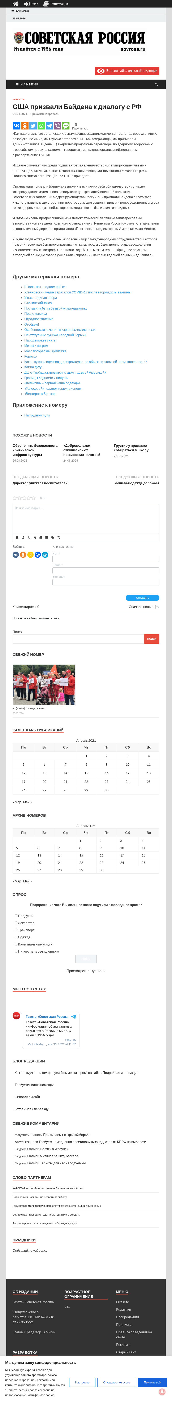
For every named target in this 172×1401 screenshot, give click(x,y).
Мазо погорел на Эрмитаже (45, 351)
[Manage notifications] (162, 1391)
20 (44, 781)
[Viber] (57, 125)
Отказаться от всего (116, 1382)
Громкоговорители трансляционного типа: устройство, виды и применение (57, 1205)
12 (23, 773)
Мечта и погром (36, 346)
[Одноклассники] (23, 554)
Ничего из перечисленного (38, 951)
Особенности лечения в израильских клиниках (59, 329)
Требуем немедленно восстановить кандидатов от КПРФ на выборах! (92, 1142)
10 (127, 764)
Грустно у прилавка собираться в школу (131, 447)
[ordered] (41, 537)
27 (44, 790)
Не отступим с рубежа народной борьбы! (55, 335)
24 (127, 781)
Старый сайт (126, 1352)
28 (65, 790)
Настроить (82, 1382)
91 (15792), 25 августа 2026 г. (29, 708)
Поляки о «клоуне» (54, 1149)
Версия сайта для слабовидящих (131, 70)
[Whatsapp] (41, 125)
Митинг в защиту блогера (59, 1156)
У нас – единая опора (40, 297)
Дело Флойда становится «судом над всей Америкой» (65, 372)
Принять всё (152, 1382)
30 (106, 790)
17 (127, 773)
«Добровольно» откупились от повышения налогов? (81, 450)
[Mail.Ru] (38, 554)
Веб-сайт (58, 576)
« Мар (17, 802)
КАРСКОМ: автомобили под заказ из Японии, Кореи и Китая (48, 1188)
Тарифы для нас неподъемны (63, 1163)
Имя (56, 553)
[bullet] (47, 537)
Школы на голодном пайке (44, 287)
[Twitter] (33, 125)
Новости (19, 99)
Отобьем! (31, 324)
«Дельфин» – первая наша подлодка (52, 383)
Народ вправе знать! (40, 340)
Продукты (25, 916)
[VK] (16, 554)
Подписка (123, 1324)
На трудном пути (37, 415)
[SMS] (65, 125)
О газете (122, 1302)
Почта (57, 565)
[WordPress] (45, 554)
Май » (27, 802)
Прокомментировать (44, 113)
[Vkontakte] (16, 125)
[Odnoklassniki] (25, 125)
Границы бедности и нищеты (46, 378)
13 (44, 773)
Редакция (123, 1309)
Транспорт (26, 930)
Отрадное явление (38, 319)
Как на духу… (34, 367)
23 (106, 781)
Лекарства (26, 923)
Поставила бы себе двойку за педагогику (55, 308)
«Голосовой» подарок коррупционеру (53, 388)
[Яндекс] (30, 554)
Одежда (24, 937)
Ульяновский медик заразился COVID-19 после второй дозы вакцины (77, 292)
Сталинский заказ (38, 303)
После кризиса (35, 313)
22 (86, 781)
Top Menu (22, 11)
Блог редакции (127, 1317)
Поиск (17, 632)
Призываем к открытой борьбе (66, 1135)
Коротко (30, 356)
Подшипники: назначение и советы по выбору (40, 1197)
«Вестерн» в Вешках (39, 394)
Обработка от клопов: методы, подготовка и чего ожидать (46, 1214)
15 (86, 773)
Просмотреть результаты (86, 971)
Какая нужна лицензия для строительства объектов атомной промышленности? (85, 362)
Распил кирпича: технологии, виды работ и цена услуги (45, 1223)
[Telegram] (49, 125)
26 (23, 790)
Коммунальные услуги (35, 944)
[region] (86, 1378)
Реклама (123, 1344)
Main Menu (29, 84)
